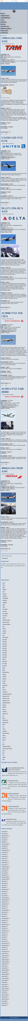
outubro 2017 (4, 901)
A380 (3, 604)
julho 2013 (4, 932)
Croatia (4, 680)
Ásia (3, 626)
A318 (3, 583)
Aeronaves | (5, 15)
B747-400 (4, 657)
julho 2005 (4, 992)
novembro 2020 (5, 866)
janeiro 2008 (4, 980)
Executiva (4, 711)
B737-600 (4, 646)
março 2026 (4, 833)
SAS (3, 744)
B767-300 (4, 661)
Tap (3, 755)
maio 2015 (4, 922)
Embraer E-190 (5, 698)
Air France (4, 615)
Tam (3, 752)
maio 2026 (4, 831)
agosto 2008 (4, 976)
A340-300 (4, 600)
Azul (3, 635)
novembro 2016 (5, 910)
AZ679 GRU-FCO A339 (13, 780)
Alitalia (4, 617)
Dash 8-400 (4, 685)
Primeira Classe (5, 733)
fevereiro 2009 (5, 970)
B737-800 (4, 650)
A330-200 (4, 596)
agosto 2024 (4, 846)
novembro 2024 (5, 843)
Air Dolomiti (5, 613)
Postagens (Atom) (8, 555)
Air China (4, 611)
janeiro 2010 (4, 968)
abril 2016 (4, 916)
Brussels (4, 674)
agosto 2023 (4, 852)
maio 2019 (4, 885)
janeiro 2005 (4, 996)
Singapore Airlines (6, 746)
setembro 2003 (5, 999)
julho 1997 (4, 1005)
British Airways (5, 672)
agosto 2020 (4, 870)
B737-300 (4, 639)
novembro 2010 (5, 961)
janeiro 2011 (4, 957)
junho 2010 (4, 965)
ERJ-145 (4, 707)
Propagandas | (6, 28)
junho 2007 (4, 982)
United (3, 757)
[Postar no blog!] (3, 134)
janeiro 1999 (4, 1003)
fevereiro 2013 (5, 943)
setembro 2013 (5, 930)
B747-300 (4, 654)
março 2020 (4, 872)
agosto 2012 (4, 947)
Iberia (3, 718)
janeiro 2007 (4, 984)
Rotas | (3, 24)
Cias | (3, 20)
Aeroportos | (6, 18)
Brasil (3, 670)
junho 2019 (4, 883)
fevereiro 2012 (5, 951)
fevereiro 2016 (5, 918)
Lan (3, 726)
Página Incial (5, 558)
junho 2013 (4, 934)
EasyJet (4, 689)
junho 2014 (4, 928)
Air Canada (4, 609)
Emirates (4, 704)
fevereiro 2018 (5, 897)
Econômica (4, 691)
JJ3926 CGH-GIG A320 (11, 819)
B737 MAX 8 (5, 637)
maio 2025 (4, 839)
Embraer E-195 (5, 700)
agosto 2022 (4, 856)
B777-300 (4, 665)
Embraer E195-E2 (6, 702)
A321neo (4, 593)
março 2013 (4, 941)
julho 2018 (4, 891)
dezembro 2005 (5, 988)
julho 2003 (4, 1001)
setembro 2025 (5, 835)
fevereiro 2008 (5, 978)
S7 (3, 741)
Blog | (3, 13)
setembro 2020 (5, 868)
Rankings (4, 33)
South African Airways (7, 748)
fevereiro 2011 (5, 955)
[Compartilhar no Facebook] (6, 134)
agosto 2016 (4, 912)
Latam (3, 728)
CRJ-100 (4, 676)
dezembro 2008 (5, 974)
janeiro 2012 (4, 953)
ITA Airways (5, 720)
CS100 (3, 683)
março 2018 (4, 895)
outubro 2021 (4, 862)
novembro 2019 (5, 879)
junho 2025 (4, 837)
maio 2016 (4, 914)
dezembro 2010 (5, 959)
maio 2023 (4, 854)
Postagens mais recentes (6, 553)
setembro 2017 (5, 903)
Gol (3, 715)
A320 (3, 587)
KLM (3, 724)
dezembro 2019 (5, 877)
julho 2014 (4, 926)
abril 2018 (4, 893)
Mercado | (5, 30)
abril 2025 (4, 841)
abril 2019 (4, 887)
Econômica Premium (6, 694)
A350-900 (4, 602)
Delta (3, 687)
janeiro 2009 (4, 972)
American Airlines (6, 624)
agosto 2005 (4, 990)
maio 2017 (4, 908)
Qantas (3, 735)
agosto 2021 (4, 864)
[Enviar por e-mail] (1, 134)
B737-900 (4, 652)
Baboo (3, 667)
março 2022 (4, 860)
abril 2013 (4, 939)
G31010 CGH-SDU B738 (13, 806)
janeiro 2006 (4, 986)
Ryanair (4, 739)
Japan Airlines (5, 722)
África (3, 606)
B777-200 (4, 663)
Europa (4, 709)
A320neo (4, 589)
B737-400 (4, 641)
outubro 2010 (4, 963)
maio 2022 (4, 858)
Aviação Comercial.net (14, 1017)
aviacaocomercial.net (10, 43)
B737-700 (4, 648)
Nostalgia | (5, 26)
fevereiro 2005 (5, 994)
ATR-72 (4, 628)
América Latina (5, 622)
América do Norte (6, 619)
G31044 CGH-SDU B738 (13, 793)
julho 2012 (4, 949)
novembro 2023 (5, 850)
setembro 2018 (5, 889)
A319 (3, 585)
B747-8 (4, 659)
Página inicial (14, 553)
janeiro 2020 (4, 874)
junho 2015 (4, 920)
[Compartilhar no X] (4, 134)
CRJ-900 (4, 678)
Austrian (4, 630)
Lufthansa (4, 731)
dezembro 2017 (5, 899)
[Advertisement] (5, 573)
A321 (3, 591)
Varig (3, 759)
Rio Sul (4, 737)
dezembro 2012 (5, 945)
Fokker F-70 (5, 713)
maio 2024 (4, 848)
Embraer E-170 (5, 696)
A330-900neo (5, 598)
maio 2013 (4, 937)
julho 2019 (4, 881)
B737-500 (4, 643)
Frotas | (4, 22)
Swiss (3, 750)
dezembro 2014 (5, 924)
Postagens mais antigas (22, 553)
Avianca (4, 633)
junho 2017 (4, 905)
